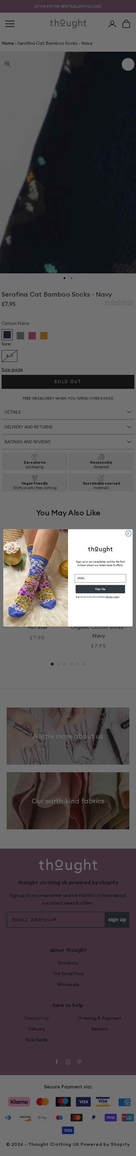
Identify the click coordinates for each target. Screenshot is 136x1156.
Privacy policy (113, 597)
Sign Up (100, 589)
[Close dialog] (128, 533)
